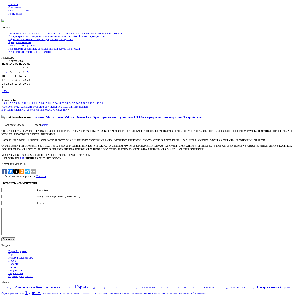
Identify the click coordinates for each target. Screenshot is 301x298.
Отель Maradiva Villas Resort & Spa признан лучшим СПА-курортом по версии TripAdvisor (118, 117)
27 (80, 103)
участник (177, 293)
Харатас (55, 293)
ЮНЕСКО (78, 293)
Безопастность (48, 287)
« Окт (5, 91)
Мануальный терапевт (21, 45)
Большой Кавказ (67, 288)
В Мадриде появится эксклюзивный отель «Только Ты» (34, 109)
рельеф (127, 293)
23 (66, 103)
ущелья (186, 293)
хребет (192, 293)
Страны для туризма (20, 276)
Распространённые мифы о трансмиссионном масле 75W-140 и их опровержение (56, 36)
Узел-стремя (46, 293)
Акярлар (10, 288)
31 (94, 103)
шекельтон (201, 293)
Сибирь (218, 288)
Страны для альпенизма (13, 293)
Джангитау (98, 288)
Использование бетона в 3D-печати (29, 51)
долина (99, 293)
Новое (12, 260)
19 (52, 103)
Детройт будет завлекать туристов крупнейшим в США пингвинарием (45, 106)
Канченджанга (135, 288)
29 (87, 103)
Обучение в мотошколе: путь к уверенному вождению (40, 39)
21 (59, 103)
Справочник (15, 273)
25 (73, 103)
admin (44, 124)
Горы (11, 254)
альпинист (87, 293)
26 (77, 103)
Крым (153, 288)
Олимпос (188, 288)
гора (94, 293)
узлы (170, 293)
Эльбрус (69, 293)
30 (91, 103)
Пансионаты (197, 288)
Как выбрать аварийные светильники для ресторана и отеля (44, 48)
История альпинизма (20, 257)
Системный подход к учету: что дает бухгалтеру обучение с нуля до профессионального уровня (65, 32)
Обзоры (13, 266)
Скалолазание (238, 287)
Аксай (3, 288)
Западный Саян (122, 288)
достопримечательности (113, 293)
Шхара (62, 293)
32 (98, 103)
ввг (22, 157)
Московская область (175, 288)
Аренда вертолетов (19, 42)
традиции (156, 293)
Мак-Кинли (161, 288)
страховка (146, 293)
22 (63, 103)
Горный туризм (17, 251)
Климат (146, 288)
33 (101, 103)
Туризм (33, 292)
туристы (164, 293)
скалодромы (136, 293)
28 (84, 103)
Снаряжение (15, 270)
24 (70, 103)
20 (56, 103)
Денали (90, 288)
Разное (208, 287)
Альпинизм (25, 287)
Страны (285, 287)
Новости (41, 176)
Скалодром (226, 288)
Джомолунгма (109, 288)
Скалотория (251, 288)
